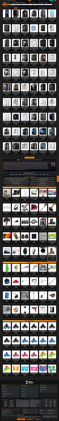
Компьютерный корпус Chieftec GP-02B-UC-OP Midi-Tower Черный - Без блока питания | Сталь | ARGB (34, 93)
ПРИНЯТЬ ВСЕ (21, 419)
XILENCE (44, 174)
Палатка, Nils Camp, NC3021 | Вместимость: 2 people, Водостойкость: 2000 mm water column (34, 227)
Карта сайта (22, 391)
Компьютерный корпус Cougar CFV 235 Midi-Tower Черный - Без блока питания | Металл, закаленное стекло (34, 107)
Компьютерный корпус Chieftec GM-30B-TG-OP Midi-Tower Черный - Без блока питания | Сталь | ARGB (43, 137)
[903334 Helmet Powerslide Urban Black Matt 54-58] (7, 222)
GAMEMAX (12, 174)
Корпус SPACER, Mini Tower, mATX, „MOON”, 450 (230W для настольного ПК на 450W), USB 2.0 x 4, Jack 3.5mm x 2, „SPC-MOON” (16, 19)
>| (24, 159)
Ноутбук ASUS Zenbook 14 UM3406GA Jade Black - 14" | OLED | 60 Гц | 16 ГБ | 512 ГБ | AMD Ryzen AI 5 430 (7, 256)
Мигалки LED (43, 272)
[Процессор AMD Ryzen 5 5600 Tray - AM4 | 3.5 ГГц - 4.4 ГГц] (43, 236)
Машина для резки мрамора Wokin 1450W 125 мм (16, 314)
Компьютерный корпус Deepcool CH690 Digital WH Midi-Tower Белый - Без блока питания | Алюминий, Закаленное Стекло (52, 107)
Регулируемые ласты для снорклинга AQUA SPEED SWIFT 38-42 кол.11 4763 (7, 331)
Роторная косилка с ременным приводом (16, 286)
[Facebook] (31, 2)
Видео (36, 4)
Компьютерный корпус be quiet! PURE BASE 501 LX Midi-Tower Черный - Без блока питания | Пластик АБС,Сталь (25, 107)
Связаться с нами (23, 389)
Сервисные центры (4, 391)
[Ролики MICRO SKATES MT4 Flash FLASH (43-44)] (7, 193)
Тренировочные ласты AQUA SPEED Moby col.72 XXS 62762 (7, 373)
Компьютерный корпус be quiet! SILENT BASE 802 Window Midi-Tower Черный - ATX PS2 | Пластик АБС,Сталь (7, 48)
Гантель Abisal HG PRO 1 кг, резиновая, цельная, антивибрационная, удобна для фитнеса (25, 315)
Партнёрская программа (43, 389)
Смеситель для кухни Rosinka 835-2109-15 (43, 286)
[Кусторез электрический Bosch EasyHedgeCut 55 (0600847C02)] (43, 207)
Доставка (24, 4)
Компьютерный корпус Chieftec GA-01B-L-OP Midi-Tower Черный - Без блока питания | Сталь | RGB (34, 137)
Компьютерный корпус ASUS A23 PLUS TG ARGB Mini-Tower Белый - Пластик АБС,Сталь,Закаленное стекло (16, 137)
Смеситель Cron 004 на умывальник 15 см (25, 286)
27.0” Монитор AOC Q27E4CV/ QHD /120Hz (43, 197)
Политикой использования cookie (21, 417)
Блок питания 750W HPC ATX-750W (34, 241)
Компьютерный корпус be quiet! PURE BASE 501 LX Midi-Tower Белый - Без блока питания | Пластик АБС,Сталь (7, 107)
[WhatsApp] (32, 2)
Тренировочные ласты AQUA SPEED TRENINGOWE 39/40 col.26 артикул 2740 (34, 331)
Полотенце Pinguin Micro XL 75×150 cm (6, 300)
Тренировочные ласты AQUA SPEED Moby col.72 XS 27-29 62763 (52, 360)
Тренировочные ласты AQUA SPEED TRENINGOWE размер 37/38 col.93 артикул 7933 (34, 360)
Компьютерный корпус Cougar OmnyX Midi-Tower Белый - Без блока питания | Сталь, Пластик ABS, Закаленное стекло (43, 78)
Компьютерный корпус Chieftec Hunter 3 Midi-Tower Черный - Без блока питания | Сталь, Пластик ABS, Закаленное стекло (43, 152)
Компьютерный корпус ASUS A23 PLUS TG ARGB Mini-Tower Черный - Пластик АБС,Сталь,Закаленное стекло (25, 137)
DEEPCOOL (20, 174)
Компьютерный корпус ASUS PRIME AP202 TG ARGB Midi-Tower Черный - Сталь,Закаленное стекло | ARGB (52, 93)
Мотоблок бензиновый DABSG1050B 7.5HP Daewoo (52, 212)
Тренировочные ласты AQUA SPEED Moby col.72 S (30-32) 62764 (43, 360)
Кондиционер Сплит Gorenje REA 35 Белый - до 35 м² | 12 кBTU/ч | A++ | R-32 (16, 256)
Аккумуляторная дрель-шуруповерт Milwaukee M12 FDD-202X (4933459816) (34, 213)
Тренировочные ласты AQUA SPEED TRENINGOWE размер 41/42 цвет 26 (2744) (25, 331)
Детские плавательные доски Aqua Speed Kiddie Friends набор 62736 (52, 374)
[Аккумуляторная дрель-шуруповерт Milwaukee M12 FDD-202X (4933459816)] (34, 207)
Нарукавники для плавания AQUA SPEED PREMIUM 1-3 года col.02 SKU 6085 (25, 374)
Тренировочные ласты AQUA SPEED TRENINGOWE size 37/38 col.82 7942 (34, 345)
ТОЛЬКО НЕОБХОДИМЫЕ (29, 419)
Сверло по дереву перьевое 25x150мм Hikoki (34, 300)
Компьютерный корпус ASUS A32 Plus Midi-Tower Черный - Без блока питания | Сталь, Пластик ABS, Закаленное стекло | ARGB (16, 122)
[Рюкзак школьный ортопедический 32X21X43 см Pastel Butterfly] (25, 236)
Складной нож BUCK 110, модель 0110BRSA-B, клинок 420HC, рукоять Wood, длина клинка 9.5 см (16, 227)
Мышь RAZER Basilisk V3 (25, 255)
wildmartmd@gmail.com (22, 2)
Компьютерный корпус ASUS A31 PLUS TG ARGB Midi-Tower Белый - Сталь (25, 122)
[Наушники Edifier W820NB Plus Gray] (16, 207)
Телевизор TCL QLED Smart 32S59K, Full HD (7, 241)
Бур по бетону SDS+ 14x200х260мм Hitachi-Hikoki (52, 286)
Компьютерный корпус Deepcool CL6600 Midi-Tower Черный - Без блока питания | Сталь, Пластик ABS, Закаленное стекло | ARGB (25, 63)
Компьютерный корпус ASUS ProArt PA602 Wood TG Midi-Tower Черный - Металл (52, 48)
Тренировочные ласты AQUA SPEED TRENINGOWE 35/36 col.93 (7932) (25, 360)
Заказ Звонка (54, 4)
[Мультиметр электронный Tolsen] (16, 236)
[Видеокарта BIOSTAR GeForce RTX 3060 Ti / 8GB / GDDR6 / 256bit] (16, 193)
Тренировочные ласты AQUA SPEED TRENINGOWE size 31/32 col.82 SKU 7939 (7, 360)
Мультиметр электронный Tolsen (16, 241)
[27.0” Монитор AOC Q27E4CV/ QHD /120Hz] (43, 193)
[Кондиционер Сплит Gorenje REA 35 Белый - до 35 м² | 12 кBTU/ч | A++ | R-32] (16, 251)
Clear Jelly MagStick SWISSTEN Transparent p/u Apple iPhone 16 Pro (52, 315)
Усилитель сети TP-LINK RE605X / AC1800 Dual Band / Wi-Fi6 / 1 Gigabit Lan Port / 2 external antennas (25, 198)
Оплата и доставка (4, 389)
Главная (13, 4)
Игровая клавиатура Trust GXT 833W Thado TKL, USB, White (7, 212)
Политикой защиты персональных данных (31, 417)
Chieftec (35, 174)
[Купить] (5, 22)
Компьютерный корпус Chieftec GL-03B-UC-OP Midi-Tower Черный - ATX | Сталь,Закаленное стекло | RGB (52, 122)
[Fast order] (9, 22)
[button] (29, 0)
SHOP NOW (54, 2)
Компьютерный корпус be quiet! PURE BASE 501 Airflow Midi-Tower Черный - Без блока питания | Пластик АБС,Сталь (7, 34)
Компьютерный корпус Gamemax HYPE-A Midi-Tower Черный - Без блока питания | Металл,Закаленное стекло (34, 152)
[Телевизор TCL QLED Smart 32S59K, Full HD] (7, 236)
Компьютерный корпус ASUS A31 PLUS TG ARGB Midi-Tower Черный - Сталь (25, 33)
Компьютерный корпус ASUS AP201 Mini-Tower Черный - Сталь (16, 151)
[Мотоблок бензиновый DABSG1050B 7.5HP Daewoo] (52, 207)
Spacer (48, 174)
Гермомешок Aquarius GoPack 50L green (7, 272)
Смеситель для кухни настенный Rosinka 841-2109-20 (7, 314)
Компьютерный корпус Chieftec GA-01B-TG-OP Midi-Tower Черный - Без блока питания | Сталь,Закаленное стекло (52, 137)
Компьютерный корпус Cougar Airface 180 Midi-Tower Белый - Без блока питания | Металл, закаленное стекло (52, 19)
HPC (38, 174)
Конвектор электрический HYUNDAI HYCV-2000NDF (43, 314)
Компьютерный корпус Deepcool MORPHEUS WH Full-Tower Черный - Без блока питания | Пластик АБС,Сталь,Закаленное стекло (25, 93)
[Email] (34, 2)
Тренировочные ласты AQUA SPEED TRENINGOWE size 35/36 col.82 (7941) (25, 345)
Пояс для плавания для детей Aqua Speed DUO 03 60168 (43, 373)
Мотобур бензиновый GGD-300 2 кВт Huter (16, 272)
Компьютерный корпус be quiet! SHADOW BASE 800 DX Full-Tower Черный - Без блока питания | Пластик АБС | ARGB (43, 34)
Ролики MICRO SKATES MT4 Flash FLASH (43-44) (6, 197)
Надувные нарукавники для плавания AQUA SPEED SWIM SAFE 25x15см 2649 (15, 374)
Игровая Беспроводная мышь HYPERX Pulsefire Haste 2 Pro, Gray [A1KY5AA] (34, 286)
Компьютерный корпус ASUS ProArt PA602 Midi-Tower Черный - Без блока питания (43, 48)
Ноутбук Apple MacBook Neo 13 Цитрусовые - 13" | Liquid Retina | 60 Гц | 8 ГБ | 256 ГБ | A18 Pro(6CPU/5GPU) (52, 242)
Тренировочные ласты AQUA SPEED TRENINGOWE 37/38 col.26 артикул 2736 (43, 331)
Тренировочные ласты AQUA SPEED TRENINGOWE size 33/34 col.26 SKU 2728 (7, 345)
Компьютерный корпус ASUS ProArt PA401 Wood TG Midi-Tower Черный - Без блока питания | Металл (43, 93)
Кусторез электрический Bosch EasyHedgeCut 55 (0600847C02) (43, 212)
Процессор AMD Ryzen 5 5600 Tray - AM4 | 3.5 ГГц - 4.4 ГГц (43, 241)
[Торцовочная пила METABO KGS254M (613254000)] (25, 207)
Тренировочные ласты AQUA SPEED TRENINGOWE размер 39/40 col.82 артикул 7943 (43, 345)
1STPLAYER (24, 174)
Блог (30, 4)
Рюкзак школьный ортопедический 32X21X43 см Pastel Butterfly (25, 241)
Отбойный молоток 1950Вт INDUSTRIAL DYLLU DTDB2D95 (52, 272)
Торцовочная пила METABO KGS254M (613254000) (25, 212)
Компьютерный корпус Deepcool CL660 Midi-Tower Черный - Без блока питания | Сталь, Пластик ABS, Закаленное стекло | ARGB (34, 122)
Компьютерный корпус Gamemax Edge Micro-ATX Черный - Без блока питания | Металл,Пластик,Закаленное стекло (34, 19)
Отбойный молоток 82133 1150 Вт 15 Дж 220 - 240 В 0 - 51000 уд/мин (52, 300)
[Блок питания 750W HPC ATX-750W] (34, 236)
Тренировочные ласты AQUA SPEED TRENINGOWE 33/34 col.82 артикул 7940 (52, 345)
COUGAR (28, 174)
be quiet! (16, 174)
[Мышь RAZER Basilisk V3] (25, 251)
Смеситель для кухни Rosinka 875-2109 (25, 300)
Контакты (41, 4)
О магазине (18, 4)
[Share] (55, 6)
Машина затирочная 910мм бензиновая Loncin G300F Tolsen (43, 300)
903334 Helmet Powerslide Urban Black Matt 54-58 (7, 226)
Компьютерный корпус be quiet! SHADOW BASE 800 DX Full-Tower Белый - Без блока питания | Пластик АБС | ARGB (52, 34)
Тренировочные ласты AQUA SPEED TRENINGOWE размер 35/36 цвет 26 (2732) (52, 331)
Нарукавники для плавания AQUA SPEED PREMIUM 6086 (34, 373)
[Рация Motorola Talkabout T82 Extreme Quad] (25, 222)
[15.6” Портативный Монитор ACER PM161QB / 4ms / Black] (52, 193)
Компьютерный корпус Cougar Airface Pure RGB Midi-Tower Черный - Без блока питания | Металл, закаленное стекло (43, 19)
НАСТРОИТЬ (37, 419)
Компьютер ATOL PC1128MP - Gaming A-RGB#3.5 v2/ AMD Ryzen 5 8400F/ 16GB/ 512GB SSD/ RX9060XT (43, 227)
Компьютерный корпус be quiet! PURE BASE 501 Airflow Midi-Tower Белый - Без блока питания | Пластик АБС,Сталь (16, 34)
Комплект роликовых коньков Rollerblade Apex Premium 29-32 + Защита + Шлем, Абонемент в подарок (52, 256)
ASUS (31, 174)
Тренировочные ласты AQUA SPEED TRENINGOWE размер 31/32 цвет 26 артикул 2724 (16, 345)
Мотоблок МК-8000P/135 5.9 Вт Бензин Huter (16, 300)
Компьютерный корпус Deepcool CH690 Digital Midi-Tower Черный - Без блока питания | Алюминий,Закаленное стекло (7, 137)
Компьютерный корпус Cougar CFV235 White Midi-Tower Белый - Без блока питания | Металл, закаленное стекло (16, 107)
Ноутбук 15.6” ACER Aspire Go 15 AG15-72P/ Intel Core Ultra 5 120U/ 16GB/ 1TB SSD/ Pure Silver (34, 198)
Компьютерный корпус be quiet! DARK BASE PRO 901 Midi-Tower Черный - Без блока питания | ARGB (7, 63)
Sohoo (41, 174)
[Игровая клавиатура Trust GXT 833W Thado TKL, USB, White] (7, 207)
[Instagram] (29, 2)
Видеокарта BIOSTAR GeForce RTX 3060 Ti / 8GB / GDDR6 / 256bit (16, 198)
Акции (41, 391)
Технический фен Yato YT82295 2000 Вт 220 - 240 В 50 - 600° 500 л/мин (34, 315)
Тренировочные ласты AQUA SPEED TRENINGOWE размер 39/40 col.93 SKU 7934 (16, 360)
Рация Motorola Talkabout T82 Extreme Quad (25, 226)
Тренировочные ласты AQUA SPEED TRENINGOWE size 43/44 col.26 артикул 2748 (16, 331)
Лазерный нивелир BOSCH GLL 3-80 (7, 286)
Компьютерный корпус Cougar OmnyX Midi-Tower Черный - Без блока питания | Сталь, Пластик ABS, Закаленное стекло (16, 93)
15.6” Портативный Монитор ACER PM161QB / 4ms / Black (52, 197)
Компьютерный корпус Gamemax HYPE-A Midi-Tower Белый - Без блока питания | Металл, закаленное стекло (25, 152)
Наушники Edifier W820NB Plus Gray (16, 212)
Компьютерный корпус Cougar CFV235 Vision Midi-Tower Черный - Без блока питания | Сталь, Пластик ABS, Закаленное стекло (43, 63)
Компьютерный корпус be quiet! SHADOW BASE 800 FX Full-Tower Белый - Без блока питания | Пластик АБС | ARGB (16, 63)
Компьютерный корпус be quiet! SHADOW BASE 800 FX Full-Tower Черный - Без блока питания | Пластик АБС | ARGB (34, 63)
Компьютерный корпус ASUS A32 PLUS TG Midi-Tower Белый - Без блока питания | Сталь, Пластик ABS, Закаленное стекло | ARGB (34, 34)
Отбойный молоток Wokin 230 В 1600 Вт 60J (34, 272)
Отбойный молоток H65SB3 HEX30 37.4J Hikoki (24, 272)
